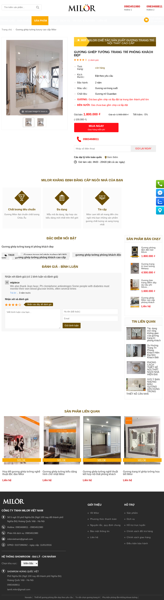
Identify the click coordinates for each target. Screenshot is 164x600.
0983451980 (132, 6)
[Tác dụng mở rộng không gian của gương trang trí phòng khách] (136, 333)
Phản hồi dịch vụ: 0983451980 (22, 533)
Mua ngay (96, 125)
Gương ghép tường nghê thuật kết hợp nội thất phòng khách (100, 473)
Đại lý (53, 20)
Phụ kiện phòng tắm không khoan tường (119, 597)
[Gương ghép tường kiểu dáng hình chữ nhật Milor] (62, 440)
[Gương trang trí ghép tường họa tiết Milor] (142, 440)
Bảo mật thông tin (99, 531)
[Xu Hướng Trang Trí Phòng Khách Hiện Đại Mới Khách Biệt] (136, 350)
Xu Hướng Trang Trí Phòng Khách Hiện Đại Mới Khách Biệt (153, 351)
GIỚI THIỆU (23, 20)
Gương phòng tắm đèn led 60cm (148, 249)
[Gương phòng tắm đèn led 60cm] (135, 256)
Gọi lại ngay (143, 148)
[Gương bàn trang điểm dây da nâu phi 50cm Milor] (135, 289)
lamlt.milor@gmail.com (18, 589)
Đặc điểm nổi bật (61, 238)
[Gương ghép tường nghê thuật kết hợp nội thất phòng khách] (102, 440)
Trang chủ (7, 20)
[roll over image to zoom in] (34, 77)
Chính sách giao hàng (138, 537)
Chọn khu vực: (9, 563)
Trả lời (13, 293)
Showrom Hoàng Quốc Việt (23, 571)
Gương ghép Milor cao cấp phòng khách (148, 300)
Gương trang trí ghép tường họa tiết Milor (141, 473)
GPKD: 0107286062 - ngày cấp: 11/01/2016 (29, 545)
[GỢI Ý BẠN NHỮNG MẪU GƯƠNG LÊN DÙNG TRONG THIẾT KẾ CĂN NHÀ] (136, 384)
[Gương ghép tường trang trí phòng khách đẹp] (28, 125)
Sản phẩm (132, 513)
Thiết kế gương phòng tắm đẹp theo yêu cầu (53, 597)
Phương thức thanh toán (103, 519)
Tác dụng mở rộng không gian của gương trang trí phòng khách (154, 334)
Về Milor (94, 513)
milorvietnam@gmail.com (20, 539)
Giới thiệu (95, 504)
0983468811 (154, 6)
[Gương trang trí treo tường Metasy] (135, 272)
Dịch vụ (65, 20)
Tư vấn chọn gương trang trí (87, 597)
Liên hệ (102, 20)
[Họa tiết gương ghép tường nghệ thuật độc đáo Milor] (21, 440)
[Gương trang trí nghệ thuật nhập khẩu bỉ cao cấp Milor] (82, 8)
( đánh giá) (93, 60)
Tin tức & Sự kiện (84, 20)
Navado (28, 597)
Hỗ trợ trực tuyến (135, 525)
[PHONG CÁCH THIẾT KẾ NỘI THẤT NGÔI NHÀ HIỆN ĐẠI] (136, 367)
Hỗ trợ (129, 504)
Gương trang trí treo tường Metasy (148, 266)
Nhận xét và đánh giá (16, 299)
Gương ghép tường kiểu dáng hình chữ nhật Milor (60, 473)
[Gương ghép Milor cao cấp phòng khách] (135, 306)
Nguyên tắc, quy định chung (105, 525)
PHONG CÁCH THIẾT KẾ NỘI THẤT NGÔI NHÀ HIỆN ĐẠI (153, 368)
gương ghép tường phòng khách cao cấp (40, 257)
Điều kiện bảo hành (137, 543)
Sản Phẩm (40, 20)
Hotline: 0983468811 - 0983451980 (25, 527)
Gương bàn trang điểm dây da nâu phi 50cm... (148, 283)
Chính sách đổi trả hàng (139, 531)
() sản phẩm (157, 21)
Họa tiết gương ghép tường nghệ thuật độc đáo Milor (21, 473)
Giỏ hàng (156, 18)
